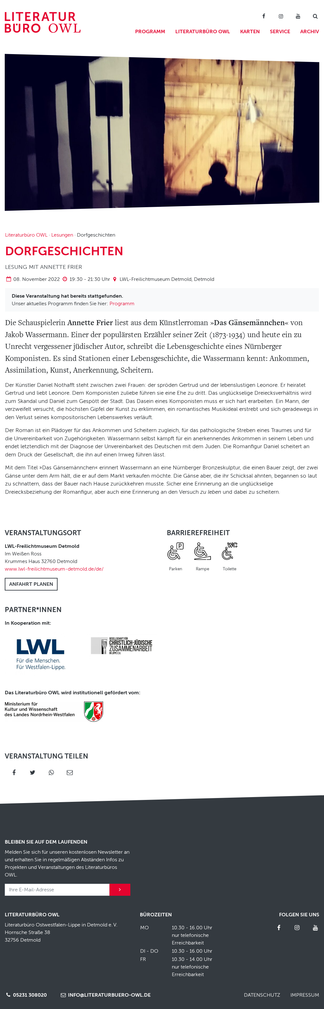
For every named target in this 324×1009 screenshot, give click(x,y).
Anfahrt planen (31, 584)
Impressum (304, 995)
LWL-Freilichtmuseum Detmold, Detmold (167, 279)
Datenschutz (262, 995)
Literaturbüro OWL (202, 31)
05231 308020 (29, 995)
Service (280, 31)
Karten (250, 31)
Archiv (309, 31)
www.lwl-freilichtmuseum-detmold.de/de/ (54, 569)
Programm (150, 31)
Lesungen (62, 235)
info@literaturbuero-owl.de (109, 995)
